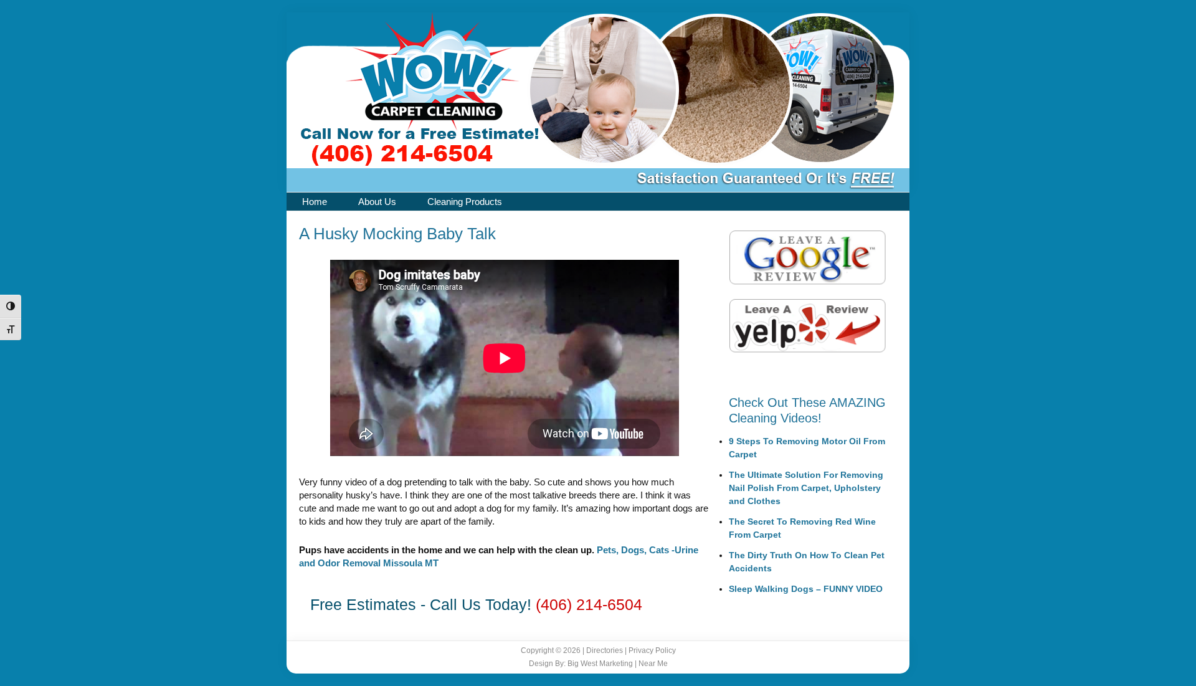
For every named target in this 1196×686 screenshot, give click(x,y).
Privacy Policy (652, 650)
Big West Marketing (600, 663)
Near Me (653, 663)
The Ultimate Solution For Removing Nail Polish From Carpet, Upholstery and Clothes (806, 488)
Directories (604, 650)
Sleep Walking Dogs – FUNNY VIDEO (806, 589)
